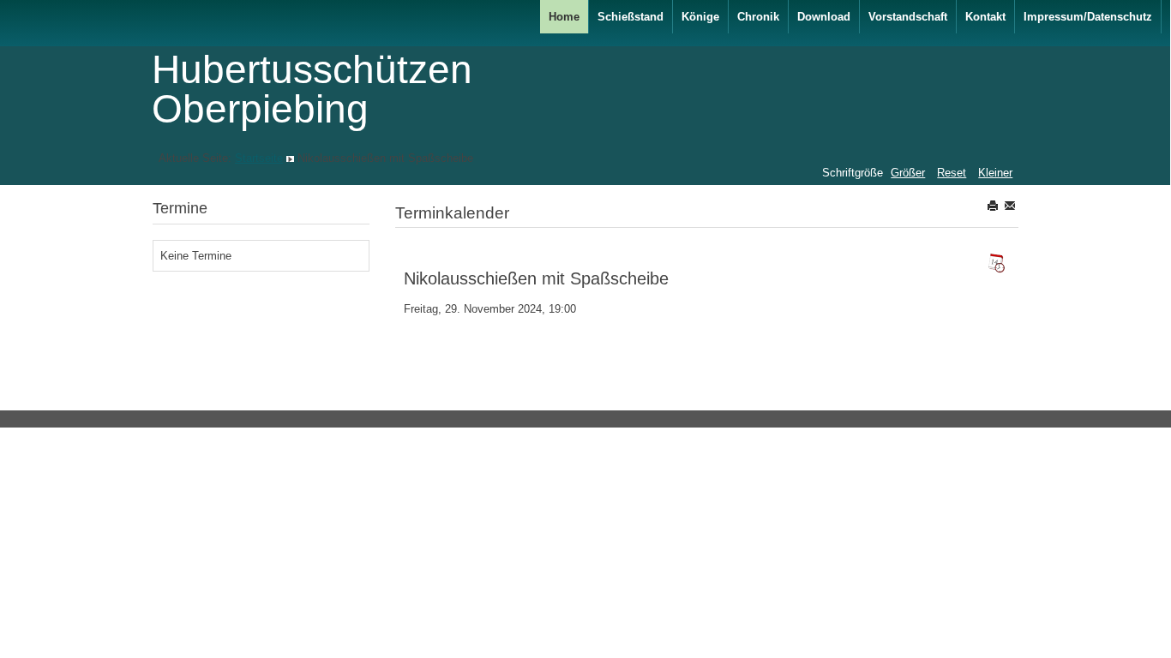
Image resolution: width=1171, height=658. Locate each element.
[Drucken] (994, 205)
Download (823, 16)
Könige (700, 16)
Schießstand (631, 16)
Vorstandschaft (907, 16)
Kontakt (985, 16)
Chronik (758, 16)
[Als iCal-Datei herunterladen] (996, 263)
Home (564, 16)
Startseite (259, 158)
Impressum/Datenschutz (1088, 16)
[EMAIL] (1011, 205)
